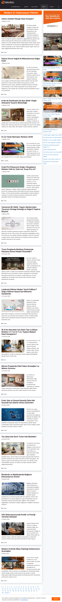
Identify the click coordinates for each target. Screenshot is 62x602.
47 (37, 591)
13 (26, 587)
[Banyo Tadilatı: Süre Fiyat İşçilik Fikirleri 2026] (52, 92)
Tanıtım (5, 52)
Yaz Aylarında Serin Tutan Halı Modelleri (19, 437)
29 (29, 589)
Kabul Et (56, 599)
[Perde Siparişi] (52, 27)
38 (13, 591)
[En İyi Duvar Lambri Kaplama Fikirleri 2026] (52, 107)
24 (16, 589)
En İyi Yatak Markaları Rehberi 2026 (17, 137)
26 (21, 589)
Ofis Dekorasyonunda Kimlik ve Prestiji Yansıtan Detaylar (18, 516)
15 (31, 587)
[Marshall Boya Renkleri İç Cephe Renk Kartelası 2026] (52, 76)
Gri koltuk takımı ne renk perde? (52, 152)
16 (33, 587)
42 (24, 591)
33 (39, 589)
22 (10, 589)
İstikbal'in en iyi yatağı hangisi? (52, 140)
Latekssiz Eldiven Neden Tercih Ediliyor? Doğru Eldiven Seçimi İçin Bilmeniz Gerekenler (19, 291)
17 (36, 587)
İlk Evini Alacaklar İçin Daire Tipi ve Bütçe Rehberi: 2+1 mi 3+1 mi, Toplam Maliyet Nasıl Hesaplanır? (19, 332)
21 (8, 589)
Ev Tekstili (5, 160)
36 (8, 591)
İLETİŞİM (51, 6)
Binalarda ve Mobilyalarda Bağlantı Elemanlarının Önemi (17, 475)
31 (34, 589)
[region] (31, 598)
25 (18, 589)
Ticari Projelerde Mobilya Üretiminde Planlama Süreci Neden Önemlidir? (17, 250)
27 (23, 589)
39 (16, 591)
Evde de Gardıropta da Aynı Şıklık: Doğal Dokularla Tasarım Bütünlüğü (19, 102)
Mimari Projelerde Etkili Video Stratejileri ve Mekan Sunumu (20, 367)
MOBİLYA (26, 6)
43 (26, 591)
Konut (4, 359)
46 (34, 591)
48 (3, 592)
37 (11, 591)
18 (38, 587)
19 (3, 589)
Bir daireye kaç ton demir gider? (52, 137)
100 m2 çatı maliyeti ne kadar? (52, 142)
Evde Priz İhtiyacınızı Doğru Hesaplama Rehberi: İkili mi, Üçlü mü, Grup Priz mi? (19, 168)
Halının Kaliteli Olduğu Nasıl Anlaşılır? (18, 19)
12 (24, 587)
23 (13, 589)
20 (5, 589)
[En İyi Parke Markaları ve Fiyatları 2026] (52, 123)
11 (21, 587)
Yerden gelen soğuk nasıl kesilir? (52, 135)
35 (5, 591)
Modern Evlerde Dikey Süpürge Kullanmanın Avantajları (21, 550)
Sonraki (7, 592)
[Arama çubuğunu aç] (58, 7)
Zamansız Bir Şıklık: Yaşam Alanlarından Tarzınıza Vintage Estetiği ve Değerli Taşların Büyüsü (21, 209)
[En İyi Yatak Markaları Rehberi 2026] (52, 61)
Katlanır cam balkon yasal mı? (51, 159)
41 (21, 591)
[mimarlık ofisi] (52, 50)
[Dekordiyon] (8, 2)
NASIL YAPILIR (34, 6)
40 (19, 591)
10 (19, 587)
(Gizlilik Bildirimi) (24, 599)
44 (29, 591)
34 (3, 591)
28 (26, 589)
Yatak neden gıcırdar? (49, 149)
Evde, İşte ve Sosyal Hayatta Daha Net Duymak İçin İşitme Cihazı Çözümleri (18, 401)
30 (31, 589)
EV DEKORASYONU (15, 6)
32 (36, 589)
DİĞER (43, 6)
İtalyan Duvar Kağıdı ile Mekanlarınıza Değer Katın (21, 60)
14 (28, 587)
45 (32, 591)
